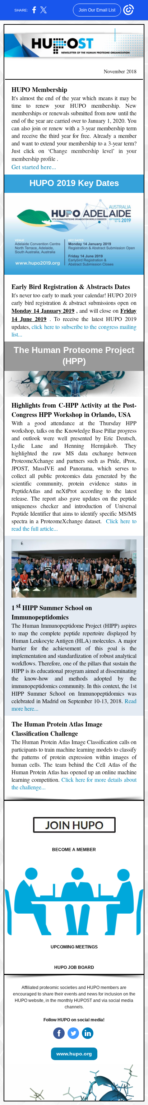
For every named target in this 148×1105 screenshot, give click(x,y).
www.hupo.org (74, 1054)
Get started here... (33, 167)
